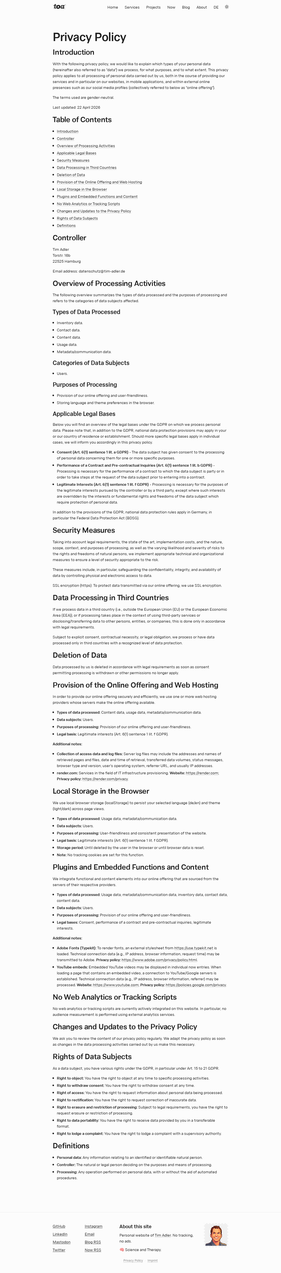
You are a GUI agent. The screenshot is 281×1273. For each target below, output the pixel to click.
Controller (65, 138)
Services (132, 6)
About (201, 6)
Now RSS (93, 1249)
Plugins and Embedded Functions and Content (97, 196)
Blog (186, 6)
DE (216, 6)
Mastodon (61, 1241)
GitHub (59, 1225)
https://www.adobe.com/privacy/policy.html (159, 959)
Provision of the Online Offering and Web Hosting (99, 181)
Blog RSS (93, 1241)
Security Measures (73, 160)
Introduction (67, 131)
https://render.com (202, 772)
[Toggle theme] (227, 7)
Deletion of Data (71, 174)
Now (171, 6)
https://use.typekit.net (193, 947)
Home (112, 6)
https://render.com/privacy (105, 778)
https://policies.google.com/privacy (196, 984)
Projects (153, 6)
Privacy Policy (133, 1260)
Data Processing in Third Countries (87, 167)
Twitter (59, 1249)
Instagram (94, 1225)
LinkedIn (60, 1233)
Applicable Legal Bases (76, 152)
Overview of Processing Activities (86, 145)
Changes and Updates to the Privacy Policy (94, 210)
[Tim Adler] (59, 6)
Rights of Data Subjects (77, 217)
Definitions (66, 225)
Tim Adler (163, 1234)
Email (89, 1233)
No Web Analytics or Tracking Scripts (88, 203)
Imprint (153, 1260)
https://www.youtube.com (116, 984)
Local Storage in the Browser (82, 188)
